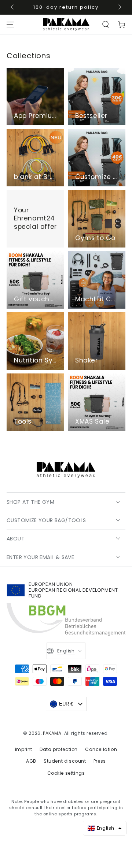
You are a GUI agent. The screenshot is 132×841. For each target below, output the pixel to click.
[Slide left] (13, 7)
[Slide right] (119, 7)
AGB (31, 761)
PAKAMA (52, 733)
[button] (106, 24)
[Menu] (10, 24)
